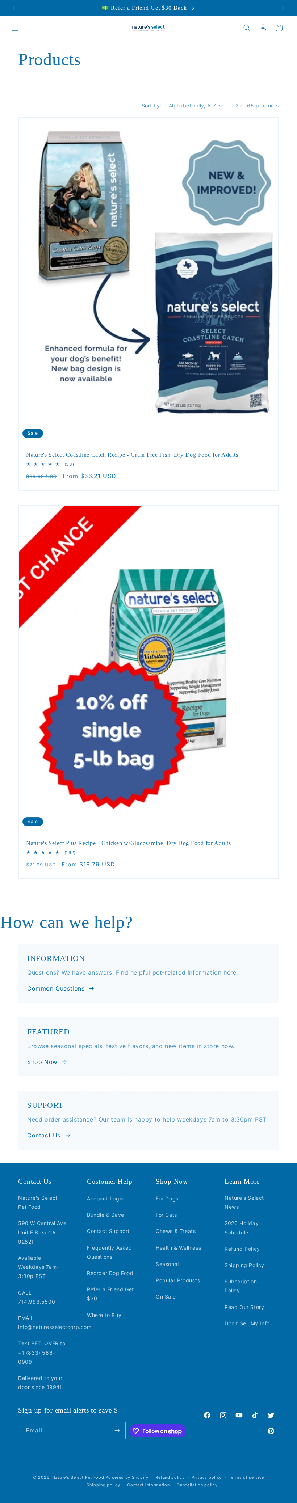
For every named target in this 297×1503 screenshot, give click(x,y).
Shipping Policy (244, 1265)
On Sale (166, 1296)
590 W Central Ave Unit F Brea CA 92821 (42, 1232)
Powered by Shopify (126, 1477)
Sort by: (152, 105)
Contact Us (43, 1135)
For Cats (166, 1215)
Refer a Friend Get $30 (110, 1293)
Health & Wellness (178, 1248)
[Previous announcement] (14, 8)
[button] (15, 28)
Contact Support (108, 1231)
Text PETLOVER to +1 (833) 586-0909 (42, 1352)
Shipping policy (103, 1484)
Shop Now (42, 1061)
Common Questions (56, 988)
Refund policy (169, 1477)
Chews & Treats (176, 1231)
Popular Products (178, 1280)
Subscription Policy (241, 1285)
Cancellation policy (197, 1484)
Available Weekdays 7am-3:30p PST (38, 1267)
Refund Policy (242, 1249)
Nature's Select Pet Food (38, 1202)
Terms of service (246, 1477)
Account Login (105, 1198)
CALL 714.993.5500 (36, 1297)
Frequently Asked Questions (109, 1252)
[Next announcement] (283, 8)
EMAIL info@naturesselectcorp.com (55, 1322)
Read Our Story (244, 1307)
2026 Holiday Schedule (242, 1227)
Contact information (148, 1484)
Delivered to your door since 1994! (40, 1382)
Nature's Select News (244, 1202)
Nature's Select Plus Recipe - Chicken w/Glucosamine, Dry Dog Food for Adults (128, 843)
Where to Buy (104, 1315)
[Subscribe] (117, 1430)
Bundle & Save (105, 1215)
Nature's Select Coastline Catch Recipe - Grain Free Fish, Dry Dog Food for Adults (132, 455)
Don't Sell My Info (247, 1323)
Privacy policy (207, 1477)
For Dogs (167, 1198)
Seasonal (167, 1264)
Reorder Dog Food (110, 1273)
